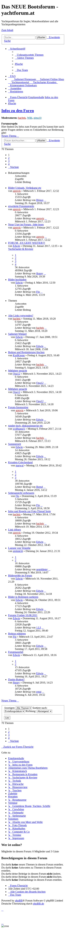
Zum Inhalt (7, 30)
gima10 (37, 117)
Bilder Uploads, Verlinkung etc (24, 187)
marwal (20, 465)
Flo (38, 291)
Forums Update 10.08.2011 (22, 615)
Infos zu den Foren (17, 110)
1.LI (38, 627)
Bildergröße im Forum (20, 575)
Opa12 (16, 373)
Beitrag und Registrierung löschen (26, 352)
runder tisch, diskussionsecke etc (25, 425)
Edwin (16, 245)
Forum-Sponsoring (18, 407)
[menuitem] (29, 54)
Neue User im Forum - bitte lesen (26, 224)
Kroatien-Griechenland (20, 462)
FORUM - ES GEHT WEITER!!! (26, 242)
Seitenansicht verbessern (21, 493)
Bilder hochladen (17, 279)
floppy (39, 273)
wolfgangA (19, 428)
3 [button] (8, 161)
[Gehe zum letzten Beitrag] (45, 200)
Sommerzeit (14, 444)
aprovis (17, 190)
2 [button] (8, 157)
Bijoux (39, 200)
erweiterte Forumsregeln (21, 206)
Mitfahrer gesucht (17, 370)
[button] (13, 167)
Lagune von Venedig (19, 548)
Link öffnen (14, 529)
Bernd (39, 486)
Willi (29, 117)
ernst (38, 691)
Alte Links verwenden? (20, 315)
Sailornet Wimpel (17, 333)
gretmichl (18, 551)
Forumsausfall (15, 652)
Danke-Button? (16, 679)
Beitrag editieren (17, 633)
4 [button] (8, 164)
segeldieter (42, 569)
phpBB (19, 900)
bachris (22, 117)
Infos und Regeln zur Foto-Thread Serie (29, 511)
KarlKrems (19, 355)
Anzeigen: (10, 707)
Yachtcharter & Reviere (20, 249)
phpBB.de (38, 903)
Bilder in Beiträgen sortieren (23, 596)
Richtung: (31, 711)
